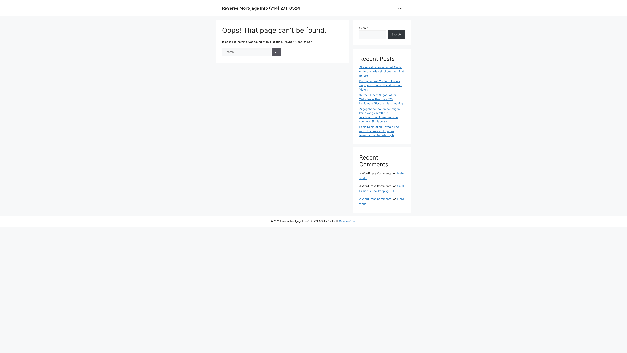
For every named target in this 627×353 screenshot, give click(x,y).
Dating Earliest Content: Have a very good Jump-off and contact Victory (380, 85)
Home (398, 8)
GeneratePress (348, 221)
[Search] (276, 52)
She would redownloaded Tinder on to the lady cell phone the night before (381, 71)
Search (363, 28)
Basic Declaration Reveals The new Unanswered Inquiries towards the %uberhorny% (379, 131)
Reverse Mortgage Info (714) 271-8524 (261, 8)
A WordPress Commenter (375, 199)
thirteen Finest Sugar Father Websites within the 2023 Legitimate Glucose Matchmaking (381, 99)
